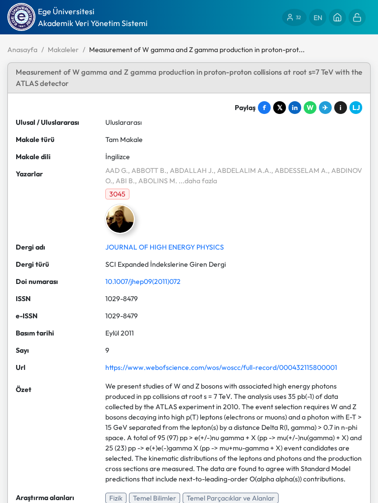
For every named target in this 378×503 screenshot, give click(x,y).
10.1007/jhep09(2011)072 (143, 281)
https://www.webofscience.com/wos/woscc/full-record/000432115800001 (221, 367)
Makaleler (63, 49)
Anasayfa (22, 49)
